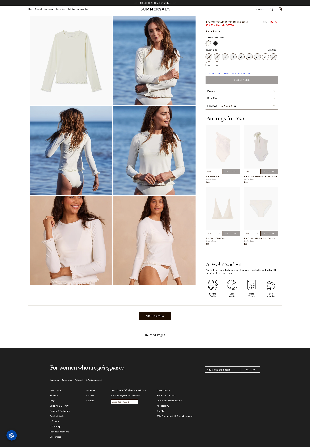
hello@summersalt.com (134, 390)
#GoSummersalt (94, 380)
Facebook (67, 380)
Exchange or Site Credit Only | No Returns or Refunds (228, 73)
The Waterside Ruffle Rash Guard (227, 22)
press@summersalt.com (128, 395)
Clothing (71, 9)
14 (257, 57)
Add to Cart (231, 172)
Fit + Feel (241, 98)
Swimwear (48, 9)
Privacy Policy (163, 390)
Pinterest (79, 380)
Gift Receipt (55, 426)
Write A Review (155, 316)
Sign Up (250, 369)
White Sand (211, 179)
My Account (55, 390)
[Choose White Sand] (208, 43)
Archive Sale (83, 9)
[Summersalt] (154, 8)
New (30, 9)
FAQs (52, 400)
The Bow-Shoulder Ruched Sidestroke (260, 176)
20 (209, 65)
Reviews (90, 395)
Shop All (38, 9)
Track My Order (57, 416)
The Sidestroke (212, 176)
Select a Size (242, 80)
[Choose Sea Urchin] (215, 43)
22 (217, 65)
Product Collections (59, 432)
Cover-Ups (60, 9)
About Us (90, 390)
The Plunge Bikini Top (215, 238)
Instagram (54, 380)
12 (249, 57)
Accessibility (163, 406)
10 (241, 57)
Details (241, 91)
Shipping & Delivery (59, 406)
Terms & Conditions (166, 395)
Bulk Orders (55, 437)
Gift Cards (54, 421)
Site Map (161, 411)
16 (265, 57)
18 (273, 57)
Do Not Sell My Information (169, 400)
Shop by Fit (260, 9)
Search (271, 9)
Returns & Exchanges (60, 411)
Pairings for (225, 118)
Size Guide (273, 50)
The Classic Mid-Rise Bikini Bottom (259, 238)
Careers (90, 400)
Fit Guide (54, 395)
